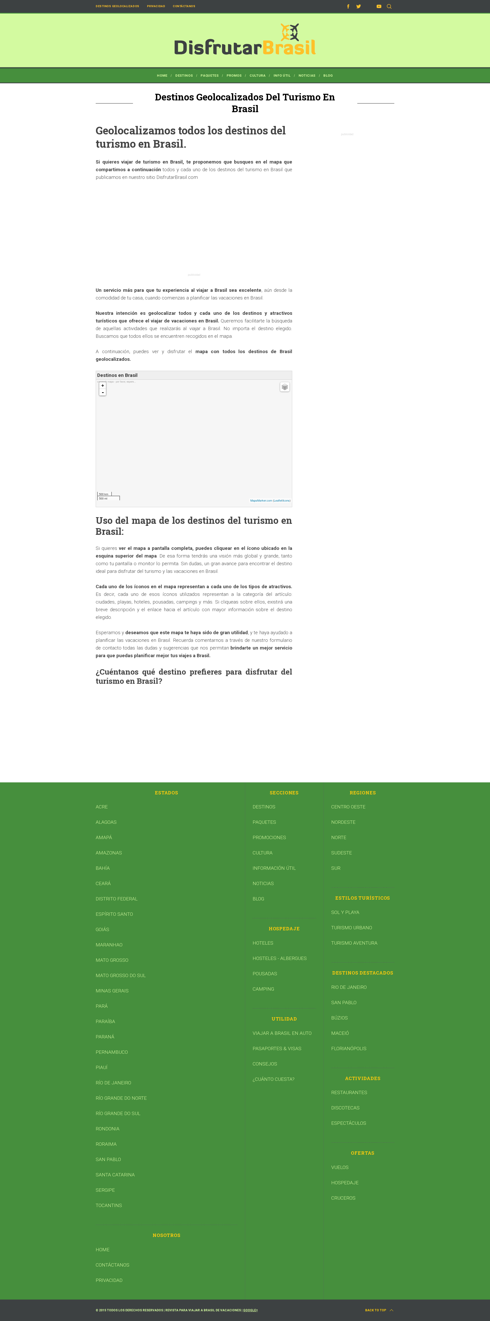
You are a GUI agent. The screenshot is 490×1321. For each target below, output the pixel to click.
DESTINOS (264, 807)
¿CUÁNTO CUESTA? (274, 1079)
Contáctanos (184, 6)
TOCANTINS (109, 1205)
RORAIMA (106, 1144)
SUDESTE (341, 853)
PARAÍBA (105, 1021)
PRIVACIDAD (109, 1280)
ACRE (102, 807)
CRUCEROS (343, 1198)
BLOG (258, 899)
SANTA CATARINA (115, 1175)
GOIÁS (102, 929)
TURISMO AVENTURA (354, 943)
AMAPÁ (104, 837)
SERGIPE (105, 1190)
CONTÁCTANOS (112, 1265)
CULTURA (263, 853)
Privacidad (156, 6)
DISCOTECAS (345, 1108)
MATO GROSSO (112, 960)
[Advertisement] (194, 224)
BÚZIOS (339, 1018)
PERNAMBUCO (112, 1052)
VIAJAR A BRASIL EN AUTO (282, 1033)
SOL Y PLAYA (345, 912)
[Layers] (284, 386)
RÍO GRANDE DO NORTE (121, 1098)
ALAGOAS (106, 822)
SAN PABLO (108, 1159)
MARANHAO (109, 945)
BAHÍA (103, 868)
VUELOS (340, 1167)
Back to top (375, 1310)
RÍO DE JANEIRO (113, 1083)
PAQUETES (264, 822)
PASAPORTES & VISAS (277, 1048)
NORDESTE (343, 822)
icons (286, 500)
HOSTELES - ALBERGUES (280, 958)
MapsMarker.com (261, 500)
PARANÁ (105, 1037)
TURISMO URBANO (351, 928)
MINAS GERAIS (112, 991)
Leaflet (278, 500)
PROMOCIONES (269, 837)
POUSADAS (265, 974)
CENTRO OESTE (348, 807)
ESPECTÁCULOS (348, 1123)
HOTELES (263, 943)
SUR (335, 868)
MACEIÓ (340, 1033)
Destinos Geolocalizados (117, 6)
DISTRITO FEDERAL (117, 899)
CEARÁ (103, 883)
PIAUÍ (101, 1067)
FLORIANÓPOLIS (348, 1048)
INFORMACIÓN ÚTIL (274, 868)
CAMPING (263, 989)
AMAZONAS (109, 853)
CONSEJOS (265, 1064)
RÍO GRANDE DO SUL (118, 1113)
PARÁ (102, 1006)
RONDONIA (107, 1129)
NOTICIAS (263, 883)
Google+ (250, 1310)
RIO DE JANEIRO (349, 987)
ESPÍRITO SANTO (114, 914)
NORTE (338, 837)
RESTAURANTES (349, 1092)
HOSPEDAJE (345, 1183)
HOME (102, 1250)
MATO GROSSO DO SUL (121, 975)
